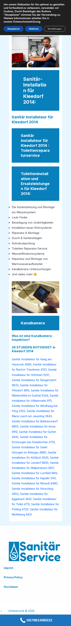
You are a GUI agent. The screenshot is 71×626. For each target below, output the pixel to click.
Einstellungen (55, 28)
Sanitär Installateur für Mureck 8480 (34, 483)
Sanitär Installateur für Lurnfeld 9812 (34, 473)
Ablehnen (34, 28)
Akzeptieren (13, 28)
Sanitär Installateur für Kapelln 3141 (34, 478)
